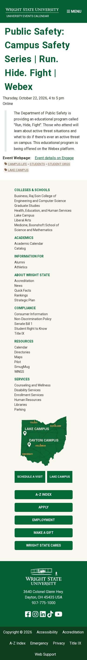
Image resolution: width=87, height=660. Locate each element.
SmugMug (28, 367)
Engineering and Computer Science (40, 201)
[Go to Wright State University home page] (32, 8)
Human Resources (27, 400)
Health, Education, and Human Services (42, 210)
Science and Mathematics (33, 230)
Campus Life (17, 164)
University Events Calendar (27, 16)
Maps (18, 357)
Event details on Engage (54, 158)
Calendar (21, 347)
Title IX (19, 333)
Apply (43, 507)
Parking (20, 409)
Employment (43, 520)
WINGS (19, 371)
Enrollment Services (29, 395)
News (18, 285)
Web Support (45, 654)
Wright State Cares (43, 545)
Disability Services (27, 390)
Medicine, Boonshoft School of (36, 225)
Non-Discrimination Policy (33, 319)
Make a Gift (44, 533)
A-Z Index (43, 494)
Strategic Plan (24, 300)
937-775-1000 (43, 603)
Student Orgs (59, 164)
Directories (22, 352)
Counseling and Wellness (32, 385)
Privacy (59, 643)
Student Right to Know (30, 328)
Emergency (39, 643)
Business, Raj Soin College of (35, 196)
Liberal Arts (22, 220)
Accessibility (47, 632)
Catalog (20, 248)
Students (37, 164)
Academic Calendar (28, 243)
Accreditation (24, 281)
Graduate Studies (27, 206)
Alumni (26, 262)
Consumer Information (31, 314)
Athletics (27, 267)
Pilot (17, 362)
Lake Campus (18, 170)
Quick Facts (22, 290)
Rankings (21, 295)
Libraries (20, 404)
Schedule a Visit (30, 476)
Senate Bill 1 (23, 324)
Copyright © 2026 (17, 632)
